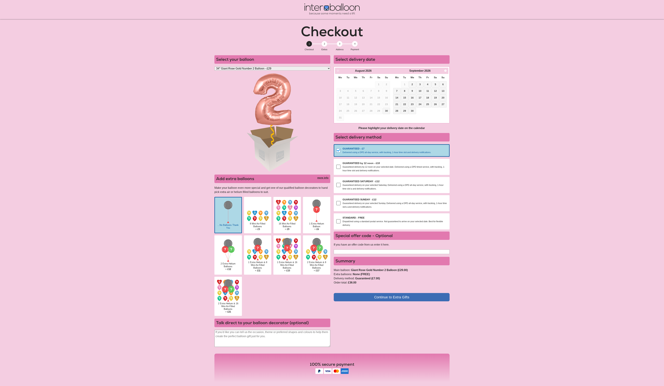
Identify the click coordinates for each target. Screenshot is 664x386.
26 (435, 104)
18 (427, 97)
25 (427, 104)
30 (386, 110)
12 (435, 91)
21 (396, 104)
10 (420, 91)
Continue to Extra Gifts (391, 297)
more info (323, 177)
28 (396, 110)
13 (443, 91)
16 (412, 97)
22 (404, 104)
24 (420, 104)
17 (420, 97)
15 (404, 97)
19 (435, 97)
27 (443, 104)
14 (396, 97)
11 (427, 91)
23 (412, 104)
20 (443, 97)
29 (404, 110)
